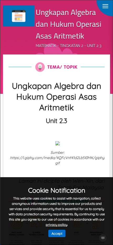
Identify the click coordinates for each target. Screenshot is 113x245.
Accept (57, 233)
